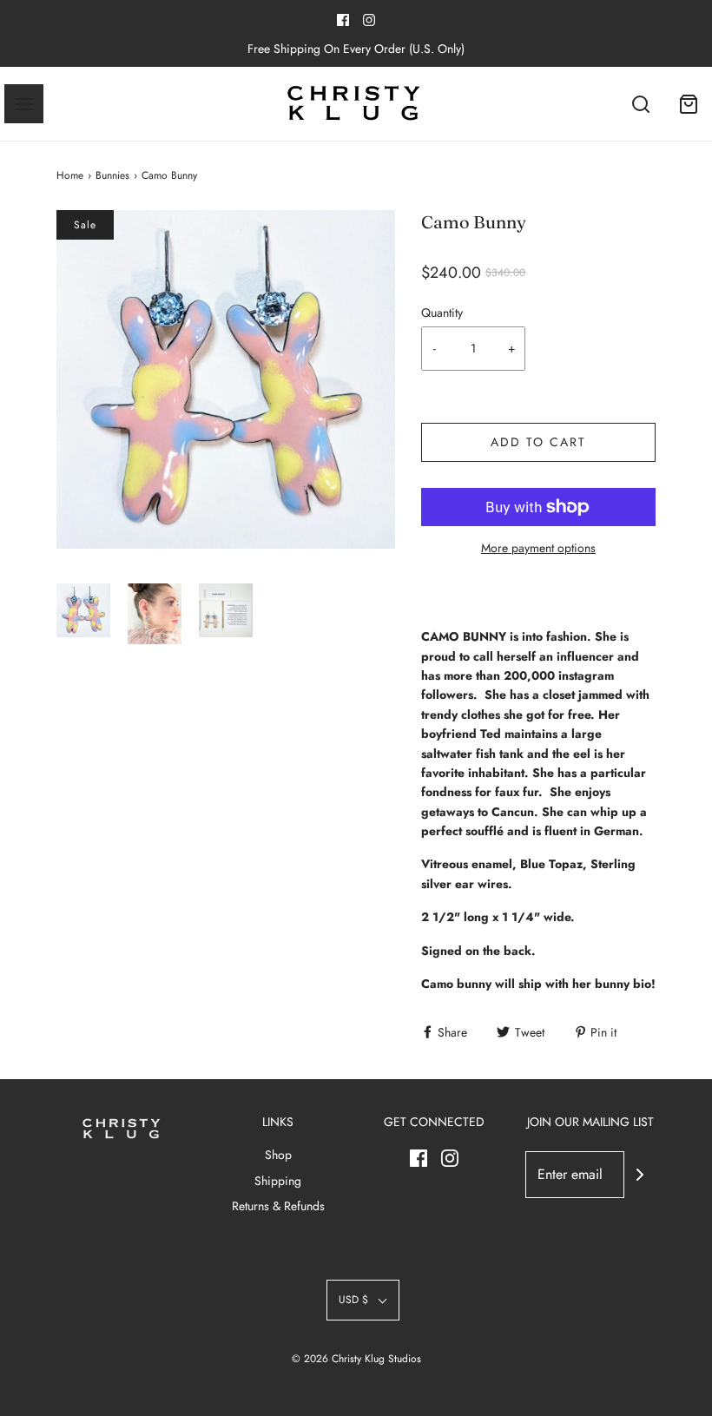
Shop (278, 1154)
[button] (83, 613)
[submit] (640, 1174)
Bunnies (112, 175)
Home (69, 175)
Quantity (442, 312)
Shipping (277, 1180)
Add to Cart (538, 442)
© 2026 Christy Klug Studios (356, 1359)
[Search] (640, 104)
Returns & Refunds (278, 1206)
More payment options (538, 548)
